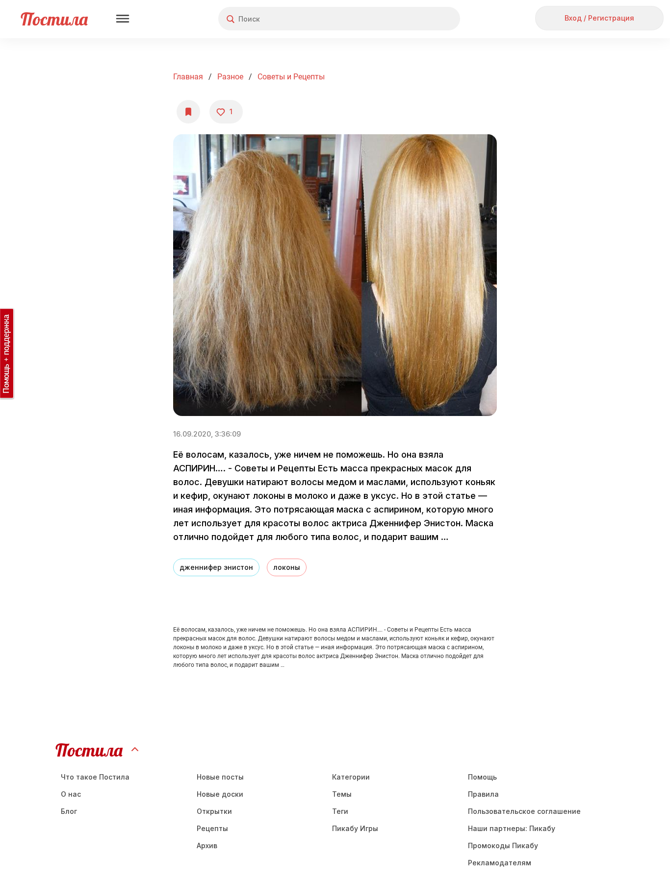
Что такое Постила (95, 777)
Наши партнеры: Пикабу (511, 828)
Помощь (482, 777)
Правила (483, 794)
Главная (188, 76)
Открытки (214, 811)
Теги (340, 811)
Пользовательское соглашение (524, 811)
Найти (416, 19)
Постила (54, 19)
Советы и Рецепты (291, 76)
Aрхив (207, 845)
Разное (230, 76)
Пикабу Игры (355, 828)
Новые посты (220, 777)
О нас (71, 794)
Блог (69, 811)
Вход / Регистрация (599, 18)
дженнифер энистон (216, 567)
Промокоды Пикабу (503, 845)
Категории (351, 777)
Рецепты (212, 828)
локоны (286, 567)
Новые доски (220, 794)
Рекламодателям (499, 862)
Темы (342, 794)
